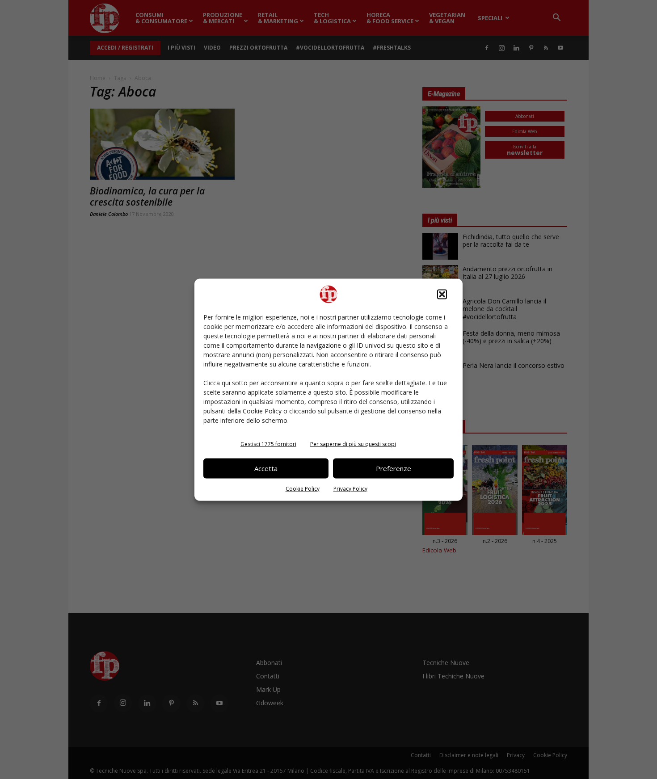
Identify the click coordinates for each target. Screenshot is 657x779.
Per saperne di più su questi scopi (353, 443)
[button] (442, 294)
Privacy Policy (350, 488)
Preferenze (393, 468)
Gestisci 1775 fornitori (268, 443)
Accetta (266, 468)
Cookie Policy (303, 488)
